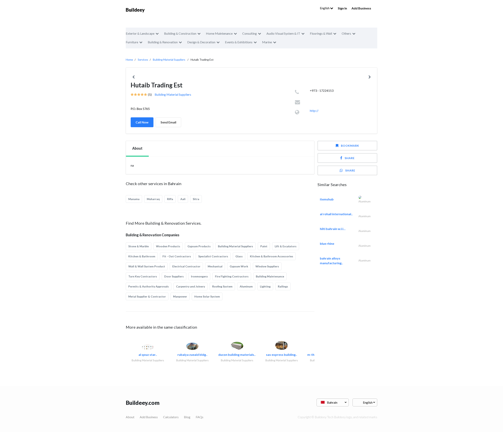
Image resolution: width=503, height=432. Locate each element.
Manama (134, 199)
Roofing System (222, 286)
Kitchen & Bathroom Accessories (271, 256)
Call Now (142, 122)
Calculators (171, 417)
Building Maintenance (270, 276)
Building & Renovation (163, 42)
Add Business (361, 8)
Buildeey (135, 10)
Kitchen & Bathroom (141, 256)
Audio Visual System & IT (283, 33)
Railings (283, 286)
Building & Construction (180, 33)
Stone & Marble (138, 246)
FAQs (199, 417)
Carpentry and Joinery (190, 286)
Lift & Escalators (285, 246)
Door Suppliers (174, 276)
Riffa (170, 199)
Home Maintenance (219, 33)
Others (346, 33)
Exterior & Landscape (140, 33)
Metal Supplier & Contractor (147, 296)
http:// (314, 110)
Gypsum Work (239, 266)
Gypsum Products (199, 246)
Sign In (342, 8)
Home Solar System (207, 296)
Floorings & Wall (321, 33)
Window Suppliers (267, 266)
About (130, 417)
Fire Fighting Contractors (232, 276)
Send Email (168, 122)
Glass (239, 256)
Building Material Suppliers (169, 59)
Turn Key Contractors (142, 276)
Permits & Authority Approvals (148, 286)
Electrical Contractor (186, 266)
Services (143, 59)
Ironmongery (199, 276)
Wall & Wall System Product (146, 266)
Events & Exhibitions (238, 42)
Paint (263, 246)
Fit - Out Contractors (176, 256)
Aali (182, 199)
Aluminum (246, 286)
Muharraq (153, 199)
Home (129, 59)
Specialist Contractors (213, 256)
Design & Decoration (201, 42)
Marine (267, 42)
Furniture (132, 42)
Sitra (196, 199)
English (325, 8)
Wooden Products (168, 246)
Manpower (180, 296)
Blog (187, 417)
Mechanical (215, 266)
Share (350, 158)
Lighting (265, 286)
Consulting (249, 33)
